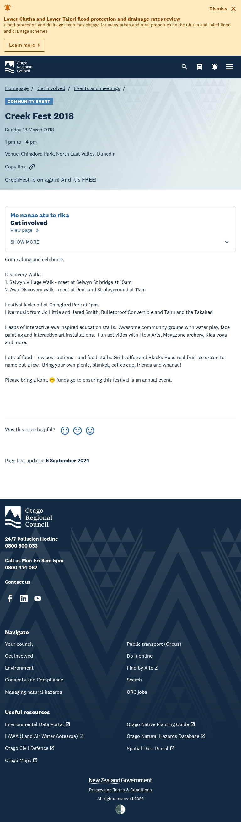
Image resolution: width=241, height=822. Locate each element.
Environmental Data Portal (34, 724)
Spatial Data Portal (148, 748)
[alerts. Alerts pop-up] (214, 67)
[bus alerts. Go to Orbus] (199, 67)
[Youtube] (38, 598)
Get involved (51, 88)
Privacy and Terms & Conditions (120, 790)
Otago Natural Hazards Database (163, 736)
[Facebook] (10, 598)
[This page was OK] (77, 429)
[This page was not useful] (65, 429)
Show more (24, 242)
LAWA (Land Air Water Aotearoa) (41, 736)
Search (134, 679)
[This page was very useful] (90, 429)
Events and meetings (97, 88)
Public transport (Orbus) (154, 644)
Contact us (17, 582)
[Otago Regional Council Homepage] (18, 66)
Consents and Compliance (34, 679)
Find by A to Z (142, 668)
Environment (19, 668)
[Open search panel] (184, 67)
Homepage (17, 88)
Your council (19, 644)
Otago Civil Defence (26, 748)
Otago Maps (18, 760)
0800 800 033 (21, 546)
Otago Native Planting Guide (158, 724)
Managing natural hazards (33, 692)
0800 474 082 (21, 567)
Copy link (15, 166)
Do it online (140, 656)
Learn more (22, 45)
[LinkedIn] (24, 598)
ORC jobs (137, 692)
